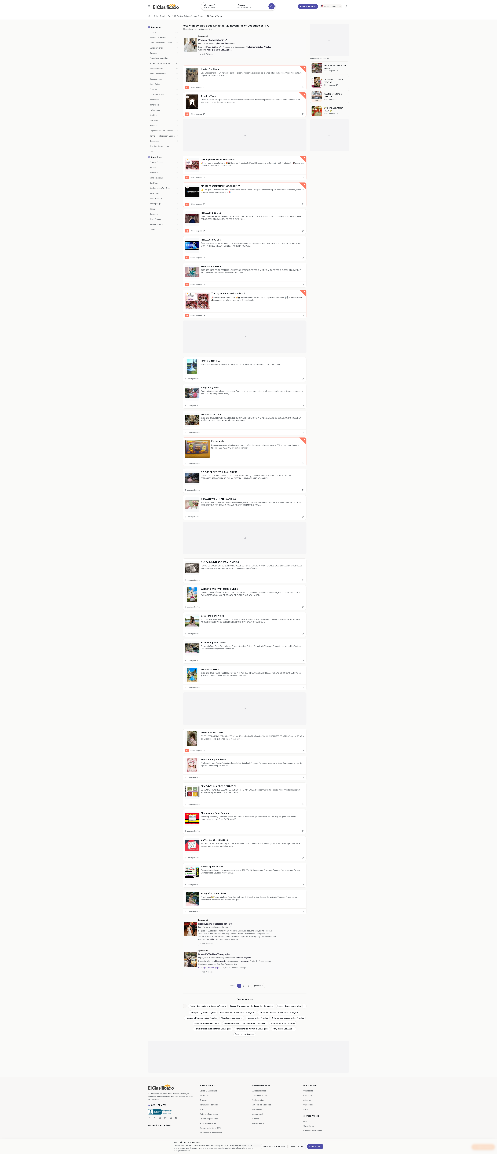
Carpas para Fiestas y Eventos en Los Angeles (279, 1012)
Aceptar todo (315, 1146)
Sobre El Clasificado (208, 1091)
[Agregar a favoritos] (302, 87)
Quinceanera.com (259, 1095)
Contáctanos (308, 1126)
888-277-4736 (158, 1105)
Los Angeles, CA (163, 16)
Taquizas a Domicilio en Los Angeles (201, 1018)
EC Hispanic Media (260, 1091)
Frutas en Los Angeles (244, 1034)
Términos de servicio (209, 1105)
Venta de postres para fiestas (207, 1023)
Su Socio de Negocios (261, 1105)
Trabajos (203, 1100)
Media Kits (204, 1095)
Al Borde (255, 1119)
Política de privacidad (209, 1119)
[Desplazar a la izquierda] (185, 1006)
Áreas (305, 1109)
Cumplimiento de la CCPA (210, 1128)
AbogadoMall (257, 1114)
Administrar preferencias (274, 1146)
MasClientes (257, 1109)
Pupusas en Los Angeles (257, 1018)
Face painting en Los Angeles (203, 1012)
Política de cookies (208, 1123)
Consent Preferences (312, 1131)
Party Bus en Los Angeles (283, 1029)
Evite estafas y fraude (209, 1114)
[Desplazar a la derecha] (304, 1006)
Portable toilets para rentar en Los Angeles (213, 1029)
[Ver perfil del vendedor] (187, 97)
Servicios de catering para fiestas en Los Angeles (245, 1023)
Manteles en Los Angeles (232, 1018)
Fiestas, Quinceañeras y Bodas (190, 16)
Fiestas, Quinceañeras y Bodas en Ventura (208, 1006)
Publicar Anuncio (308, 6)
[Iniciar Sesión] (346, 6)
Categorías (308, 1105)
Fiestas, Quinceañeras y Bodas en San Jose (296, 1006)
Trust (202, 1109)
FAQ (305, 1121)
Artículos (307, 1100)
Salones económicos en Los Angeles (288, 1018)
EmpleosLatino (258, 1100)
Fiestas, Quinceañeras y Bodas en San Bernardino (251, 1006)
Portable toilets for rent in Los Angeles (252, 1029)
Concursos (308, 1095)
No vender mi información (211, 1133)
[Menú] (149, 6)
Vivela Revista (258, 1123)
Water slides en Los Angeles (283, 1023)
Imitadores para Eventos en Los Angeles (237, 1012)
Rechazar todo (297, 1146)
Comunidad (308, 1091)
